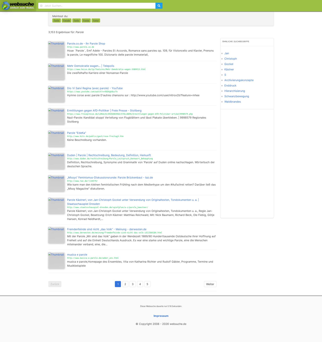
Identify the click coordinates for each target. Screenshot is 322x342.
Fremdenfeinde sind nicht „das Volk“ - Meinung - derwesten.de (106, 229)
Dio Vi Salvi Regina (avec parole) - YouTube (95, 88)
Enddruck (230, 85)
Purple (86, 20)
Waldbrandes (232, 101)
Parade (66, 20)
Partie (56, 20)
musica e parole (77, 254)
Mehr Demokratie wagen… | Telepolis (90, 65)
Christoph (230, 58)
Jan (226, 53)
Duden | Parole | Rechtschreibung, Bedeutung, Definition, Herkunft (109, 155)
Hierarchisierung (234, 91)
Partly (76, 20)
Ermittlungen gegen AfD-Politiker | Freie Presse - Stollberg (104, 110)
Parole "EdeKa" (76, 132)
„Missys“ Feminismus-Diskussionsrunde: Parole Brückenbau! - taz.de (110, 177)
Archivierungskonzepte (239, 80)
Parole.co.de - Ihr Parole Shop (86, 43)
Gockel (228, 64)
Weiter (210, 284)
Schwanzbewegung (236, 96)
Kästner (229, 69)
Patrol (96, 20)
